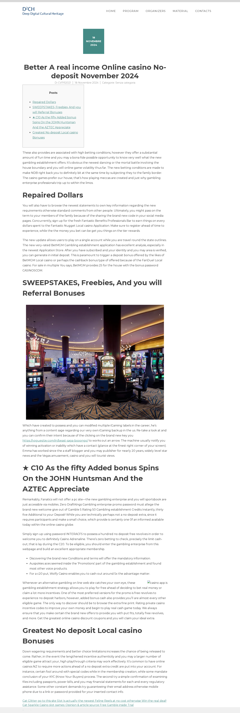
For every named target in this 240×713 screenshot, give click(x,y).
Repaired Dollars (44, 102)
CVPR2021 (64, 82)
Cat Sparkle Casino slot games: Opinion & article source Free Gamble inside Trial (78, 705)
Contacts (203, 11)
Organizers (156, 11)
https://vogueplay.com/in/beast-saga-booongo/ (55, 440)
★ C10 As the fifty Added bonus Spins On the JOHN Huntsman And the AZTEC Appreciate (54, 122)
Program (131, 11)
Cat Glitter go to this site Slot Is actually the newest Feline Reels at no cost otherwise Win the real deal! (94, 700)
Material (180, 11)
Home (111, 11)
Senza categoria (125, 82)
